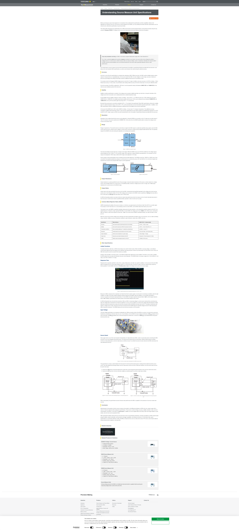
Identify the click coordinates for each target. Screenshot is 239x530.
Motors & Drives (84, 511)
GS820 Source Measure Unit (107, 468)
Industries (105, 4)
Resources (110, 8)
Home (102, 8)
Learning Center (116, 8)
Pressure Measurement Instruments (102, 511)
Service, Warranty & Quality (133, 506)
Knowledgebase (131, 508)
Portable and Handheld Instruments (102, 512)
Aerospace (82, 503)
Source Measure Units (106, 482)
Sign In (140, 1)
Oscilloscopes (99, 506)
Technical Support (131, 503)
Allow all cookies (160, 519)
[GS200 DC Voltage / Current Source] (152, 443)
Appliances (83, 504)
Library (129, 4)
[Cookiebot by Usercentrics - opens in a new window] (76, 528)
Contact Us (153, 4)
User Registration (131, 510)
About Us (132, 1)
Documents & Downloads (116, 503)
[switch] (104, 528)
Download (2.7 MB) (154, 18)
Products (117, 4)
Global (136, 1)
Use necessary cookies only (160, 522)
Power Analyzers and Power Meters (102, 503)
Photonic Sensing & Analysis (86, 515)
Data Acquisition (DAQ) (100, 504)
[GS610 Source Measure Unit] (152, 456)
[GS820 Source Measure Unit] (152, 470)
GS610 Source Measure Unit (107, 454)
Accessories (98, 514)
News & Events (127, 1)
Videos (113, 506)
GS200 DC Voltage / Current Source (109, 441)
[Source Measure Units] (152, 484)
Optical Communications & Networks (87, 513)
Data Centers (83, 506)
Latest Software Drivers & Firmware (134, 504)
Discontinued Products (132, 511)
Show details (133, 527)
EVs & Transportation (84, 508)
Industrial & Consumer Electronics (87, 510)
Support (141, 4)
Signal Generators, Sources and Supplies (102, 509)
